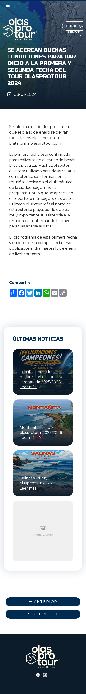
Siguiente (41, 614)
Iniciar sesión (75, 29)
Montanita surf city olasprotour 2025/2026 (41, 432)
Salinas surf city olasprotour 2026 (36, 483)
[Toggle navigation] (8, 5)
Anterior (45, 602)
